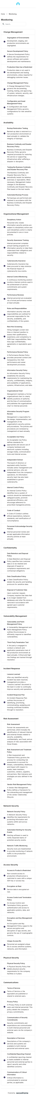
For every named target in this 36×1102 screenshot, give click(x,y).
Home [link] (3, 14)
